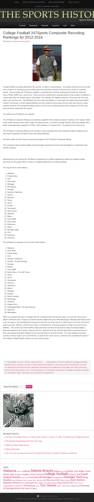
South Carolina (37, 370)
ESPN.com (58, 365)
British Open (8, 474)
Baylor (13, 365)
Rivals (22, 370)
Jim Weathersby (24, 41)
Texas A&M (25, 373)
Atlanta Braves (42, 471)
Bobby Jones (85, 471)
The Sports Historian (47, 16)
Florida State (74, 365)
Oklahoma (83, 367)
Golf (64, 25)
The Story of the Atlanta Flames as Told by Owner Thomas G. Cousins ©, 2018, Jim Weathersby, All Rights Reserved (47, 437)
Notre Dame (65, 367)
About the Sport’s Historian (33, 2)
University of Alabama (70, 486)
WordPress (69, 499)
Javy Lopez (27, 480)
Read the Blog (73, 2)
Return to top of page (49, 496)
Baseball (44, 25)
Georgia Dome (57, 477)
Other (73, 25)
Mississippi (35, 367)
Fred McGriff (34, 477)
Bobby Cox (72, 471)
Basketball (33, 25)
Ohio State (74, 367)
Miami (9, 367)
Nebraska (56, 367)
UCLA (31, 373)
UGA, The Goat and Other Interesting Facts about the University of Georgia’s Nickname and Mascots (41, 453)
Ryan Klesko (63, 483)
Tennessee (12, 373)
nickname (29, 483)
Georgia (83, 365)
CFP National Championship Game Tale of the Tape (23, 441)
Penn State (15, 370)
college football (56, 474)
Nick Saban (39, 483)
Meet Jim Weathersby (56, 2)
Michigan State (25, 367)
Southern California (73, 370)
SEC (72, 483)
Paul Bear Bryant (50, 483)
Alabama (76, 362)
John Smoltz (37, 480)
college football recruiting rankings (39, 365)
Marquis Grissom (12, 482)
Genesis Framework (55, 499)
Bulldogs (18, 474)
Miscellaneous (36, 362)
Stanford (85, 370)
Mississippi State (46, 367)
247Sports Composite (65, 362)
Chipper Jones (28, 474)
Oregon (7, 370)
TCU (5, 373)
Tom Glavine (48, 485)
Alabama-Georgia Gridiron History (17, 445)
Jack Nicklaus (17, 480)
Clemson (20, 365)
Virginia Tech (39, 373)
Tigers (38, 486)
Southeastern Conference (53, 370)
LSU (5, 367)
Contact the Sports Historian (47, 6)
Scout (27, 370)
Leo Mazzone (48, 480)
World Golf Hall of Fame (26, 488)
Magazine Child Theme (37, 499)
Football (22, 25)
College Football (23, 362)
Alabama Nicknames (12, 449)
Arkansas (83, 362)
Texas (19, 373)
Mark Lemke (65, 480)
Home (17, 2)
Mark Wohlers (77, 480)
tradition (59, 486)
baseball (63, 471)
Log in (76, 499)
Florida (65, 365)
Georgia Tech (73, 477)
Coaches (55, 25)
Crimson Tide (74, 474)
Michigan (15, 367)
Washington (49, 373)
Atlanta (26, 471)
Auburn (7, 365)
